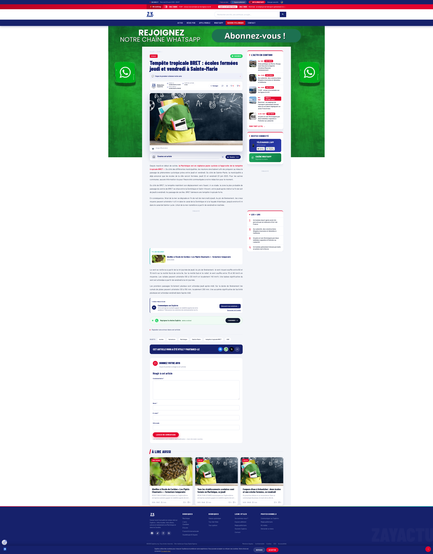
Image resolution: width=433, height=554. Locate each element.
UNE (228, 339)
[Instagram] (163, 533)
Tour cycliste (213, 525)
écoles (161, 339)
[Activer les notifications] (4, 542)
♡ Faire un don (223, 2)
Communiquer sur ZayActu (270, 518)
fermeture (171, 339)
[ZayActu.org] (150, 14)
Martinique (183, 339)
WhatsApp (218, 23)
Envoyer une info (272, 2)
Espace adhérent (240, 522)
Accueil (152, 52)
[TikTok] (157, 533)
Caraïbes (186, 524)
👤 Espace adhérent (238, 2)
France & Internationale (191, 531)
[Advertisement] (196, 229)
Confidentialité (259, 544)
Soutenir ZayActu (241, 529)
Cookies (268, 544)
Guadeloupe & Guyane (190, 535)
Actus (180, 23)
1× (222, 157)
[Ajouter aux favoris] (227, 86)
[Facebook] (220, 349)
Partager (215, 86)
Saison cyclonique (235, 23)
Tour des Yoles (213, 522)
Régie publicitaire (240, 525)
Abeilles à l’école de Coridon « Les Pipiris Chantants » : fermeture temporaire (170, 490)
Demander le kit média (234, 310)
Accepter (272, 550)
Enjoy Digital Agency (190, 544)
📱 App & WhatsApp (257, 2)
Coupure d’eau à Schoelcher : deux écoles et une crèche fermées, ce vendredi (262, 490)
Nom (155, 403)
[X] (231, 349)
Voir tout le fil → (257, 126)
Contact (252, 23)
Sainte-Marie (196, 339)
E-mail (156, 413)
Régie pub (191, 23)
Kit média (264, 525)
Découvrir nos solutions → (230, 306)
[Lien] (237, 349)
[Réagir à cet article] (222, 86)
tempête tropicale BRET (213, 339)
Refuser (259, 550)
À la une (185, 528)
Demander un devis (267, 529)
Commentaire (158, 378)
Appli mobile (204, 23)
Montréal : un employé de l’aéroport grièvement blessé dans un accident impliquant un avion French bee (231, 7)
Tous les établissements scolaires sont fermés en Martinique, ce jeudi (215, 490)
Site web (156, 423)
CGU (274, 544)
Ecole (159, 52)
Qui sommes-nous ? (241, 518)
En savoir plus (165, 551)
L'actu (185, 522)
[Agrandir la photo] (196, 119)
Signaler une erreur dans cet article (165, 330)
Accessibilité (282, 544)
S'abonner (237, 56)
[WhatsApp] (226, 349)
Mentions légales (247, 544)
